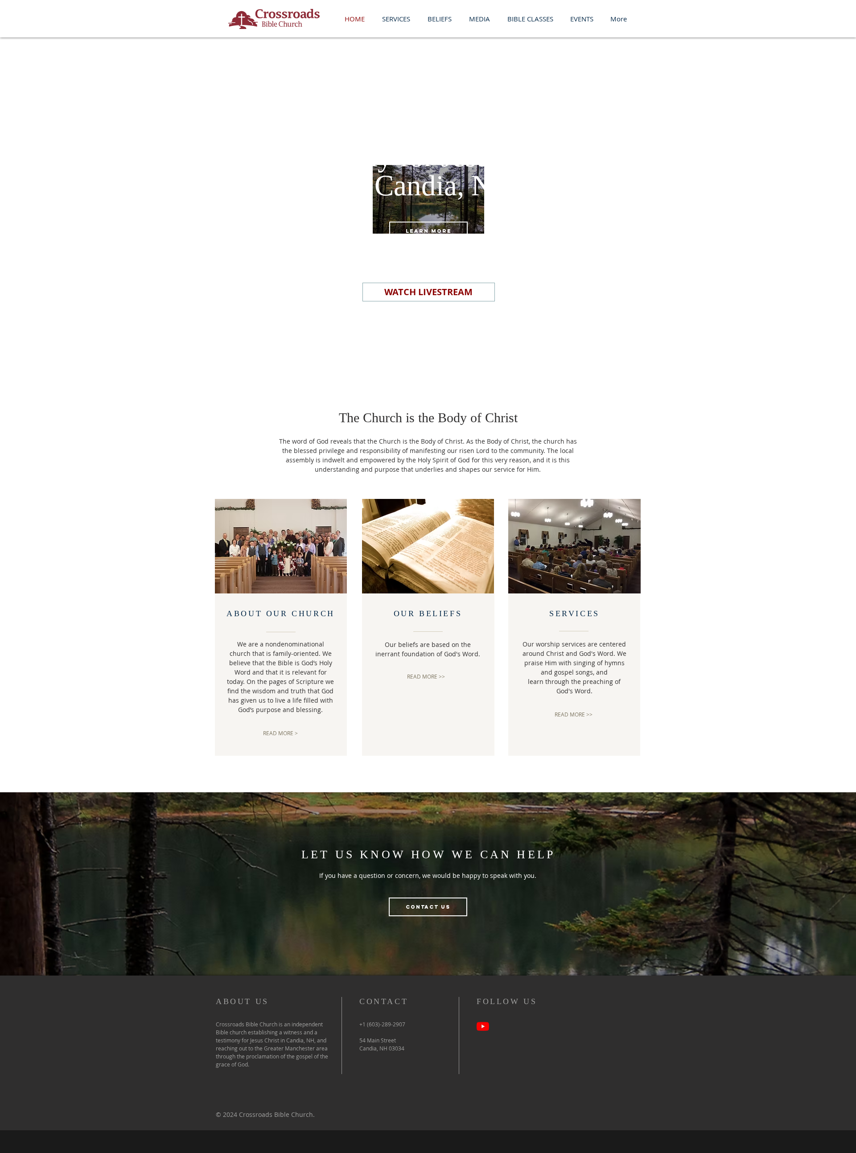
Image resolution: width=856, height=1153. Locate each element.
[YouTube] (483, 1026)
